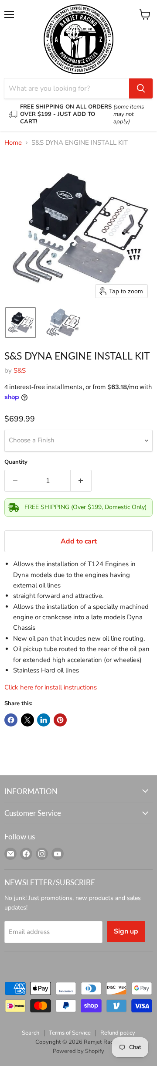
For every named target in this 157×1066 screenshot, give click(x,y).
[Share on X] (27, 720)
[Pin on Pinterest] (60, 720)
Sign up (126, 931)
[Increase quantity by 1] (81, 481)
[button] (20, 322)
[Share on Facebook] (10, 720)
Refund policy (117, 1033)
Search (30, 1033)
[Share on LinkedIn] (43, 720)
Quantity (15, 462)
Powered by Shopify (78, 1051)
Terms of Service (70, 1033)
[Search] (141, 88)
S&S (20, 370)
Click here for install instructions (51, 687)
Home (13, 142)
